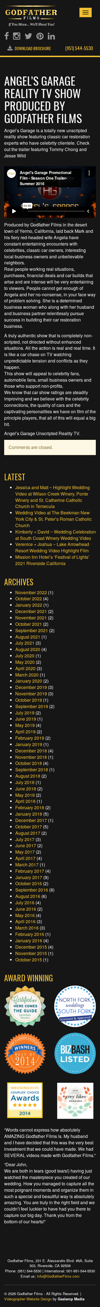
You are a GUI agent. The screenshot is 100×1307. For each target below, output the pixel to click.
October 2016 (28, 883)
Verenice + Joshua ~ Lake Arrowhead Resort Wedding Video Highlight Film (52, 547)
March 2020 (27, 675)
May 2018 (25, 795)
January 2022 (28, 605)
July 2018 (24, 782)
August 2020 (27, 649)
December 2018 (31, 750)
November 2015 (31, 953)
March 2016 (27, 928)
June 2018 (25, 788)
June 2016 (25, 909)
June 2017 (25, 845)
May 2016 (25, 915)
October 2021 (28, 624)
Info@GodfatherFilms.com (58, 1276)
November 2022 (31, 592)
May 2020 (25, 662)
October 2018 (28, 763)
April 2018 (25, 801)
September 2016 (31, 890)
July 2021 (24, 643)
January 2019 (28, 744)
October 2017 (28, 826)
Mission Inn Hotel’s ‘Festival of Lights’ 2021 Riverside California (52, 560)
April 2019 (25, 731)
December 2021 (31, 611)
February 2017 (29, 871)
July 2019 (24, 712)
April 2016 (25, 921)
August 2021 (27, 637)
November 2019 (31, 693)
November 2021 (31, 617)
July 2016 (24, 902)
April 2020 (25, 668)
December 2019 (31, 687)
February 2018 (29, 807)
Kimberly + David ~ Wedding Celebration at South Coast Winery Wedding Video (55, 535)
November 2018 (31, 757)
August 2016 (27, 896)
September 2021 (31, 630)
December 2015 (31, 947)
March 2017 (27, 864)
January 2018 (28, 814)
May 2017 (25, 852)
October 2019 (28, 700)
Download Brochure (32, 48)
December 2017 (31, 820)
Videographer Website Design (28, 1298)
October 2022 (28, 598)
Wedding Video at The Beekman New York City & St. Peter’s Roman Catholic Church (53, 519)
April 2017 (25, 858)
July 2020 (24, 655)
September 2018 (31, 769)
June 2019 (25, 719)
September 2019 (31, 706)
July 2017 (24, 839)
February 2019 (29, 738)
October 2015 (28, 959)
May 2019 (25, 725)
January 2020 (28, 681)
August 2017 (27, 833)
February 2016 (29, 934)
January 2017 (28, 877)
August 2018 (27, 776)
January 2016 (28, 940)
